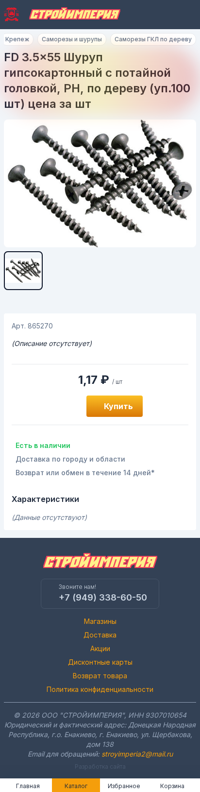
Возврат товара (100, 675)
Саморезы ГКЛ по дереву (153, 39)
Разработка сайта (100, 766)
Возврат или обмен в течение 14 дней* (85, 472)
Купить (118, 406)
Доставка (100, 635)
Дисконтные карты (100, 662)
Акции (100, 648)
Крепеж (17, 39)
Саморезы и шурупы (72, 39)
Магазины (100, 621)
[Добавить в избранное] (68, 406)
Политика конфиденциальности (100, 689)
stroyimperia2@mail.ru (137, 754)
